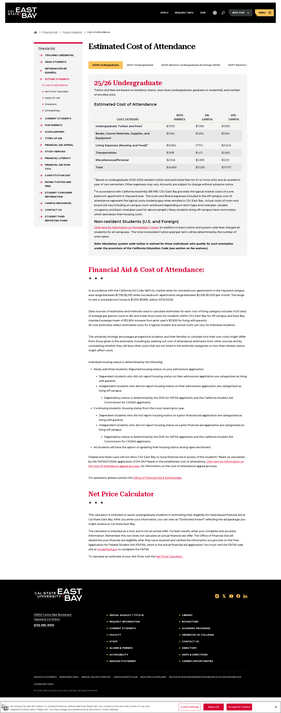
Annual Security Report (96, 677)
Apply (164, 12)
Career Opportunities (197, 661)
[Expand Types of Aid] (41, 138)
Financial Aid (49, 32)
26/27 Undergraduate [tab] (140, 65)
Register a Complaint (153, 677)
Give (203, 12)
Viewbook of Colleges (198, 634)
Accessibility (118, 654)
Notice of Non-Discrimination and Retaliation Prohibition (205, 677)
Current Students (122, 628)
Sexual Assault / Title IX (126, 615)
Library (187, 615)
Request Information (124, 621)
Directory (189, 648)
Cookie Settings (44, 684)
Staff (113, 641)
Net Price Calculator (169, 556)
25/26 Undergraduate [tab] (105, 65)
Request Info (184, 12)
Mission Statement (122, 661)
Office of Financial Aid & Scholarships (157, 477)
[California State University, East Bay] (58, 594)
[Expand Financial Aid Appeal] (41, 145)
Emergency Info (69, 677)
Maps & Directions (195, 654)
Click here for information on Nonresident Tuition (126, 227)
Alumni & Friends (121, 648)
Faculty (115, 634)
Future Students (72, 32)
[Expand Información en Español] (41, 70)
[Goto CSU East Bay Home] (35, 32)
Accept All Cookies (239, 707)
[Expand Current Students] (41, 118)
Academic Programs (196, 628)
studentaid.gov (107, 549)
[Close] (275, 707)
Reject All (213, 707)
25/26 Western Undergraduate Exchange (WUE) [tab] (190, 65)
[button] (215, 12)
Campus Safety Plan (126, 677)
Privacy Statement (45, 677)
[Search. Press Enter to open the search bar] (223, 12)
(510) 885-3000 (44, 625)
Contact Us (190, 641)
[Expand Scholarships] (41, 132)
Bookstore (190, 621)
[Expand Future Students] (41, 79)
